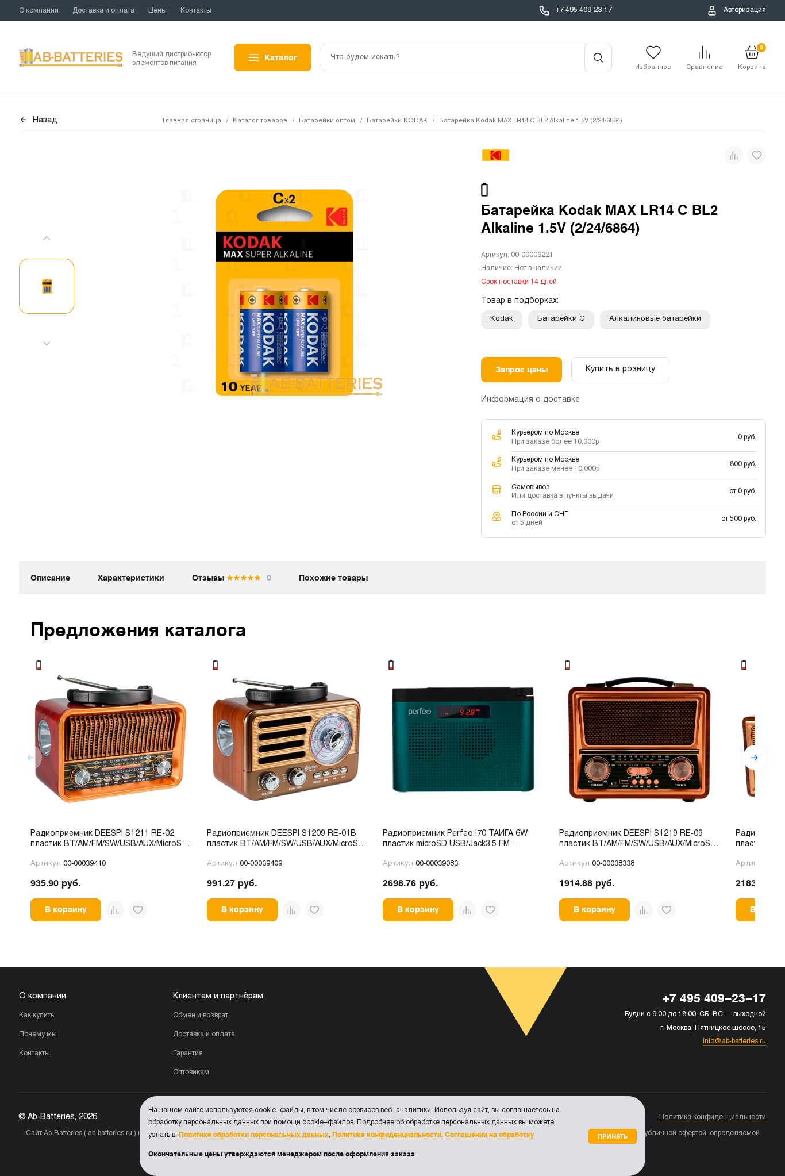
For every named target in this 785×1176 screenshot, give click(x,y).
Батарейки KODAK (397, 121)
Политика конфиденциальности (712, 1117)
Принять (613, 1136)
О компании (39, 10)
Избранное (653, 67)
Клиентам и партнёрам (218, 996)
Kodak (501, 319)
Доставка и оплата (103, 10)
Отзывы (231, 577)
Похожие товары (333, 577)
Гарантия (188, 1053)
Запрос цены (521, 369)
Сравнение (704, 67)
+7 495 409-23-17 (584, 10)
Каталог (280, 57)
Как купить (36, 1015)
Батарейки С (561, 319)
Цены (157, 10)
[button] (754, 757)
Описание (50, 577)
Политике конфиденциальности (386, 1135)
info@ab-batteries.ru (734, 1041)
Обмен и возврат (200, 1015)
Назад (45, 120)
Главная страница (192, 121)
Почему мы (38, 1034)
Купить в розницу (620, 369)
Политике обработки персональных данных (254, 1135)
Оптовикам (191, 1072)
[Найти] (598, 57)
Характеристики (131, 577)
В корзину (66, 909)
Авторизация (745, 10)
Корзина (752, 57)
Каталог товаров (260, 121)
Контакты (195, 10)
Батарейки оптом (327, 121)
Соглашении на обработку (489, 1135)
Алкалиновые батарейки (655, 319)
